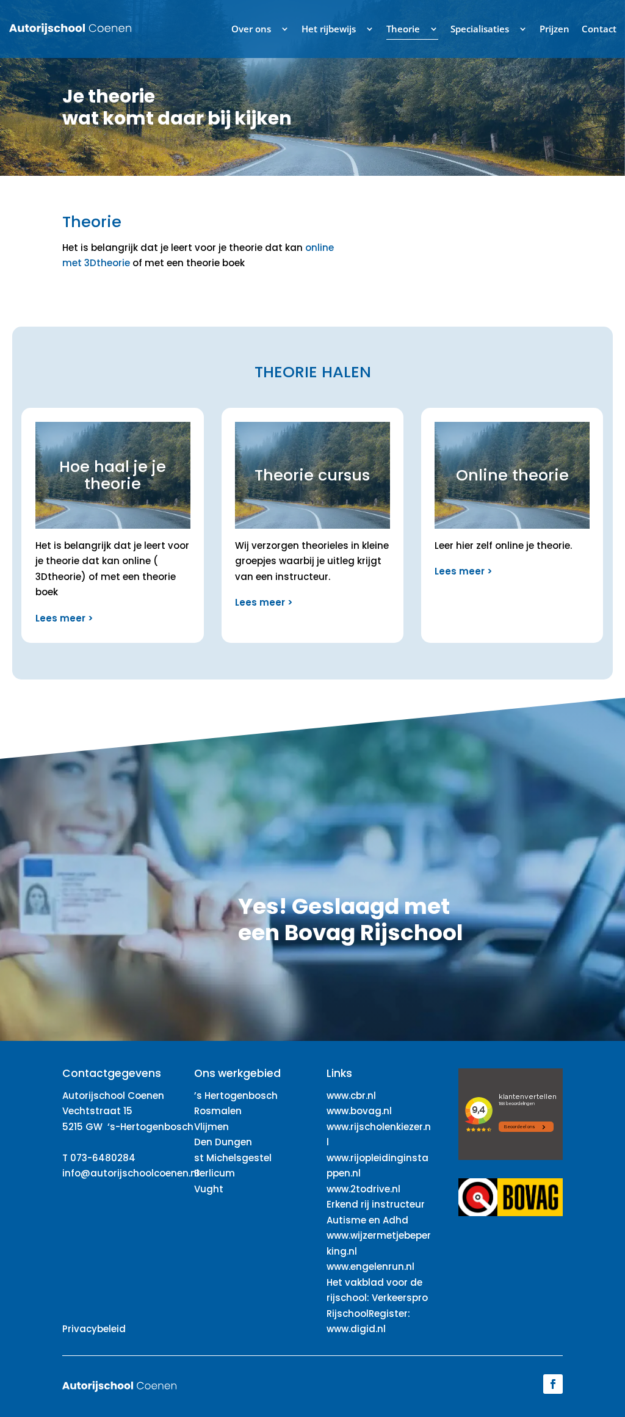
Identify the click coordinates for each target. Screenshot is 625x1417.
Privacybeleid (94, 1328)
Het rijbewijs (329, 29)
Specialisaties (479, 29)
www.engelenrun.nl (370, 1266)
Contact (599, 29)
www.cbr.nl (351, 1095)
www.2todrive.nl (363, 1189)
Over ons (251, 29)
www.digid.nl (356, 1328)
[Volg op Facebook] (553, 1384)
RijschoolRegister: (368, 1313)
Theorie (403, 29)
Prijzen (554, 29)
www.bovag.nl (359, 1110)
